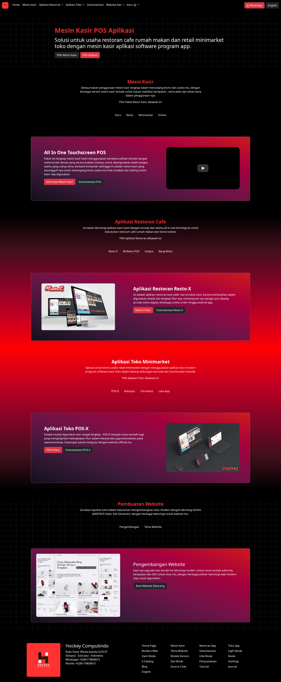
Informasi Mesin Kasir (59, 182)
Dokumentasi (95, 5)
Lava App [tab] (164, 391)
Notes (231, 656)
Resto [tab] (129, 115)
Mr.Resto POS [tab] (131, 251)
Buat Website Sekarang (150, 586)
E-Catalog (148, 661)
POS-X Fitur (53, 450)
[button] (132, 4)
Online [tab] (162, 115)
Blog (144, 666)
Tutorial (204, 666)
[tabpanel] (140, 169)
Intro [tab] (118, 115)
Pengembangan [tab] (129, 527)
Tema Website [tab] (153, 527)
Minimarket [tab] (146, 115)
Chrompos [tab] (146, 391)
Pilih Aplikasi (90, 55)
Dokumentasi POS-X (78, 450)
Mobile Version (180, 656)
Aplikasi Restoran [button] (50, 5)
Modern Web (150, 651)
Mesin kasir (29, 5)
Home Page (149, 645)
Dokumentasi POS (90, 182)
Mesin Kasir (140, 82)
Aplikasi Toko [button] (74, 5)
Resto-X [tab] (113, 251)
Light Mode (235, 651)
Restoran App (207, 645)
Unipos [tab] (149, 251)
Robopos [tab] (129, 391)
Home (16, 5)
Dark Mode (149, 656)
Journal (232, 666)
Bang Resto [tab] (166, 251)
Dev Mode (177, 661)
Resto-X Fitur (143, 310)
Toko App (234, 645)
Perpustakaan (208, 661)
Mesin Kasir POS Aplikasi (94, 30)
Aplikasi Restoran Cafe (140, 222)
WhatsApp (255, 5)
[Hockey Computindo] (5, 5)
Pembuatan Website (141, 504)
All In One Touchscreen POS (75, 152)
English (272, 5)
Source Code (178, 666)
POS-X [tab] (115, 391)
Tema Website (179, 651)
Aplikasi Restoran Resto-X (162, 289)
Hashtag (233, 661)
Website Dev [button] (114, 5)
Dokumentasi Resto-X (169, 310)
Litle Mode (205, 656)
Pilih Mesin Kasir (67, 55)
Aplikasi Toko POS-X (66, 428)
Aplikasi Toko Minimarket (141, 362)
